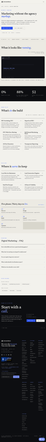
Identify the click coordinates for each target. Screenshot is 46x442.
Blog (39, 384)
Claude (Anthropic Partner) (32, 344)
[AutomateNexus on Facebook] (10, 354)
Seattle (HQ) (24, 415)
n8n (31, 347)
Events (31, 399)
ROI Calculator (41, 389)
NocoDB (31, 355)
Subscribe (16, 376)
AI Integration (24, 365)
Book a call (31, 320)
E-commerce (24, 388)
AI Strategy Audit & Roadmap (24, 344)
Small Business (41, 344)
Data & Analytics (25, 374)
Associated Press (29, 39)
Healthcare (24, 384)
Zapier (31, 351)
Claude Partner (41, 348)
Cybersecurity (24, 376)
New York (24, 423)
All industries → (25, 399)
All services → (25, 378)
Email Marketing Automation (14, 284)
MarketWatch (38, 39)
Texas (23, 421)
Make (31, 349)
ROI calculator (5, 290)
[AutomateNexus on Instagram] (6, 354)
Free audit (40, 320)
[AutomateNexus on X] (4, 354)
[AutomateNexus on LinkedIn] (1, 354)
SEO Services (4, 284)
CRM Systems (33, 362)
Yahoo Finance (20, 39)
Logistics (23, 395)
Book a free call (7, 28)
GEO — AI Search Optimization (24, 349)
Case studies (12, 290)
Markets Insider (10, 39)
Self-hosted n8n (33, 357)
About (31, 384)
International (24, 427)
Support (31, 401)
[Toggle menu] (43, 2)
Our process (19, 290)
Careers (31, 392)
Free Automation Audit (40, 400)
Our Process (40, 356)
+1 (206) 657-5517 (5, 350)
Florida (23, 425)
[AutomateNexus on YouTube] (8, 354)
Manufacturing (24, 390)
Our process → (41, 204)
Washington (24, 417)
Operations (40, 342)
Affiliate (31, 397)
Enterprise (40, 346)
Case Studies (32, 390)
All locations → (25, 429)
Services (7, 6)
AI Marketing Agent (25, 284)
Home (2, 6)
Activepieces (32, 353)
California (24, 419)
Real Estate (24, 386)
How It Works (41, 350)
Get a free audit (19, 28)
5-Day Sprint (40, 409)
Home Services (25, 397)
